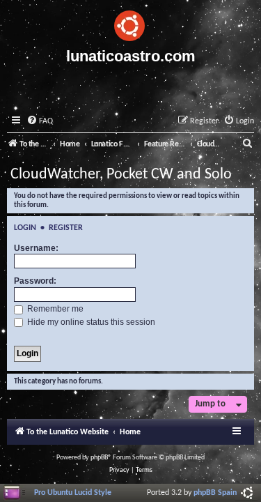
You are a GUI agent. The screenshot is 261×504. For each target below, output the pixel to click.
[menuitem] (39, 121)
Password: (35, 281)
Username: (36, 248)
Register (66, 228)
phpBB (99, 457)
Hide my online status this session (90, 322)
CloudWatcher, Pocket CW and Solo (121, 175)
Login (25, 228)
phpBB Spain (215, 493)
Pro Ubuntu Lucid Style (72, 493)
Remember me (54, 309)
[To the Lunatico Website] (130, 23)
